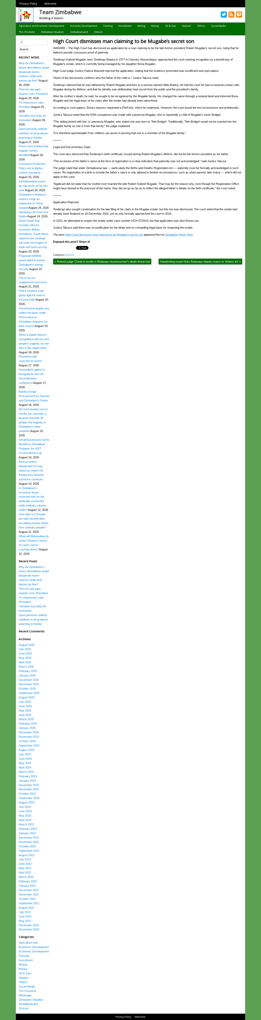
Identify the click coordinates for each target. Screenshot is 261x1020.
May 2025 (25, 710)
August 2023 (26, 802)
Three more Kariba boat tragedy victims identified (33, 151)
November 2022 (29, 842)
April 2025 (25, 715)
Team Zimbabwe (60, 12)
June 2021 (25, 916)
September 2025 (29, 693)
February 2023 (28, 828)
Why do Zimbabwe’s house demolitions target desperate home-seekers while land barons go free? (34, 71)
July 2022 (25, 859)
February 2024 (28, 776)
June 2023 (25, 811)
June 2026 (25, 653)
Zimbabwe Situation (52, 32)
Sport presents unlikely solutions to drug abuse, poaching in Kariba (33, 133)
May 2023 (25, 815)
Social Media (218, 26)
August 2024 (26, 749)
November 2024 (29, 736)
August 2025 (26, 697)
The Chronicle (27, 32)
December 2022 (29, 837)
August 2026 (26, 644)
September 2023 (29, 798)
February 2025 (28, 723)
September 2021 (29, 903)
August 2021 (26, 907)
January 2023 (27, 833)
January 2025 (27, 728)
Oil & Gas (170, 26)
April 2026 (25, 662)
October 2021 (27, 898)
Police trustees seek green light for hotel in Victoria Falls (32, 295)
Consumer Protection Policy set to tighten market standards (32, 168)
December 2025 (29, 679)
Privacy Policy (28, 3)
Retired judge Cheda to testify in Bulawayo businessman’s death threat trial (102, 261)
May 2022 (25, 868)
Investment (124, 26)
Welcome (50, 3)
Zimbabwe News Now (179, 234)
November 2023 (29, 789)
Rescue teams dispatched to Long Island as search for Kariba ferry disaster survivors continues (31, 470)
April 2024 (25, 767)
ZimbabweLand (79, 32)
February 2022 (28, 881)
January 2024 (27, 780)
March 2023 (26, 824)
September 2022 (29, 850)
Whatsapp (25, 995)
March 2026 (26, 666)
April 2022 (25, 872)
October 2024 (27, 741)
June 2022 (25, 863)
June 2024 (25, 758)
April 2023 (25, 820)
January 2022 (27, 885)
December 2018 (29, 925)
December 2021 (29, 890)
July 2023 (25, 806)
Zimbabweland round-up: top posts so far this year (33, 186)
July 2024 (25, 754)
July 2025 (25, 701)
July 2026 (25, 649)
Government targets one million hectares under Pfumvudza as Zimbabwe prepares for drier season (34, 317)
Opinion (186, 26)
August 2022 (26, 855)
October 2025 (27, 688)
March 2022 (26, 876)
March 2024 (26, 771)
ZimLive (98, 32)
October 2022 (27, 846)
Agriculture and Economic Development (41, 26)
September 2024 (29, 745)
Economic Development (83, 26)
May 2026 (25, 657)
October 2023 (27, 793)
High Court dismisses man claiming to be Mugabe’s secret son (123, 41)
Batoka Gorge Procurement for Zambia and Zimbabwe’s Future (34, 396)
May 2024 (25, 763)
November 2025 (29, 684)
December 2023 (29, 785)
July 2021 (25, 912)
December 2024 (29, 732)
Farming (108, 26)
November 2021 (29, 894)
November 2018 (29, 929)
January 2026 (27, 675)
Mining (141, 26)
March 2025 (26, 719)
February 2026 (28, 671)
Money (155, 26)
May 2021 (25, 920)
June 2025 (25, 706)
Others (201, 26)
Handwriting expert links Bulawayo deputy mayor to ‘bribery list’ (200, 261)
